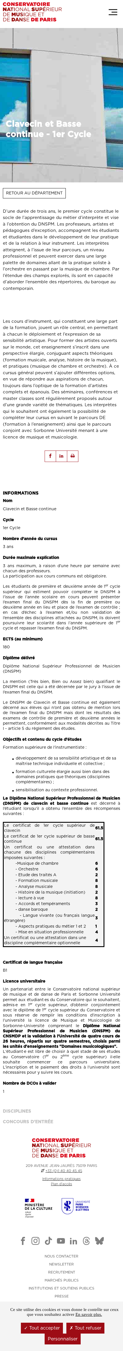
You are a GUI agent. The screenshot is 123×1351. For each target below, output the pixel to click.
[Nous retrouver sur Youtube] (61, 1242)
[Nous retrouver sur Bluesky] (99, 1242)
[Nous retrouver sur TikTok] (48, 1242)
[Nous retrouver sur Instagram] (35, 1242)
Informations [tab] (21, 493)
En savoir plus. (89, 1314)
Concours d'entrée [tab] (28, 1122)
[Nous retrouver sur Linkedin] (74, 1242)
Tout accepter (44, 1328)
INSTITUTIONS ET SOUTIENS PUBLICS (61, 1288)
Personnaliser (63, 1339)
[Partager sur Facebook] (50, 456)
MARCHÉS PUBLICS (62, 1280)
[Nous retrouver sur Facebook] (23, 1242)
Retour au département (34, 193)
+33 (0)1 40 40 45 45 (63, 1171)
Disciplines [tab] (17, 1111)
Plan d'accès (61, 1184)
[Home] (32, 12)
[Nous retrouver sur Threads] (86, 1242)
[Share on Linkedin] (61, 456)
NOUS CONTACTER (61, 1256)
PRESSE (62, 1296)
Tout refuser (87, 1328)
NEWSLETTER (61, 1264)
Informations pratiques (61, 1179)
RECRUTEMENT (61, 1272)
